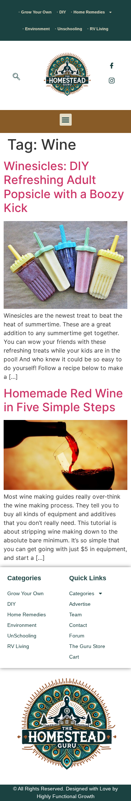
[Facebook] (111, 65)
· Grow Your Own (35, 12)
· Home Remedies (88, 12)
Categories (81, 593)
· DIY (61, 12)
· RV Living (97, 29)
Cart (74, 657)
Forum (76, 636)
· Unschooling (68, 29)
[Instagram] (111, 80)
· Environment (36, 29)
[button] (16, 77)
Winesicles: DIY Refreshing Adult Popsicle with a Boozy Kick (64, 187)
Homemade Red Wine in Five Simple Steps (63, 400)
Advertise (80, 604)
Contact (78, 625)
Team (75, 614)
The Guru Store (87, 646)
